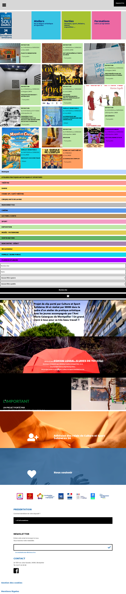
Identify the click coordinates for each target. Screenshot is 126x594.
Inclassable (7, 249)
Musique (5, 171)
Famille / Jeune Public (11, 254)
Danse (4, 188)
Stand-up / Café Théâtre (13, 194)
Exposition (7, 227)
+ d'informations (22, 520)
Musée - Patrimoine (10, 232)
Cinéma (5, 210)
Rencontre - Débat (10, 243)
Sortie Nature (8, 238)
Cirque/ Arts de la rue (12, 199)
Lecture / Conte (9, 216)
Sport (4, 221)
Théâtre (5, 183)
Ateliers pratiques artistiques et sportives (22, 177)
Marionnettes (8, 205)
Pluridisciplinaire (10, 260)
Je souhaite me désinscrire (25, 552)
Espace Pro (120, 3)
